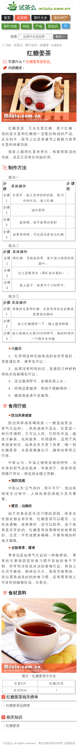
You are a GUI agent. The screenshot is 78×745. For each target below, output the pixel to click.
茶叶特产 (60, 18)
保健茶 (44, 45)
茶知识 (53, 26)
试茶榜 (22, 18)
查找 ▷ (60, 36)
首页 (7, 18)
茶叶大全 (40, 18)
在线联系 (69, 743)
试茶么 (18, 45)
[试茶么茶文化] (39, 10)
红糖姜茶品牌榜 (18, 705)
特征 (26, 26)
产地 (38, 26)
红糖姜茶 (13, 726)
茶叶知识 (31, 45)
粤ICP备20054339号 (50, 743)
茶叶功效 (10, 26)
